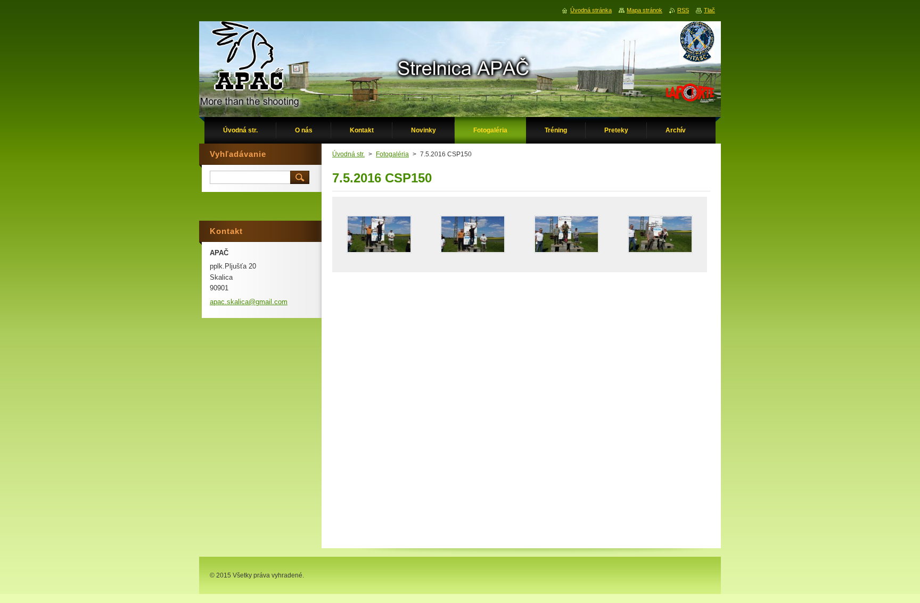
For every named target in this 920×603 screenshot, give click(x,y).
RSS (683, 10)
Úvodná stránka (591, 10)
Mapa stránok (644, 10)
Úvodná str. (348, 154)
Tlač (709, 10)
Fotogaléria (392, 154)
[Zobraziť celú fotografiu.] (379, 234)
